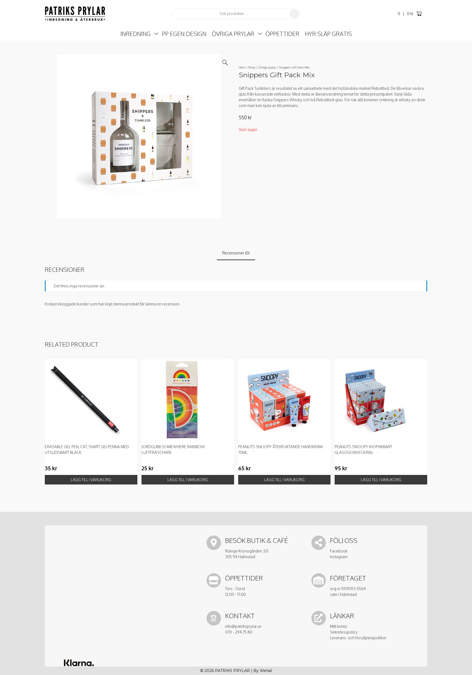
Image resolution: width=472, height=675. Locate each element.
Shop (251, 67)
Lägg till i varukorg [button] (91, 479)
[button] (225, 62)
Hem (242, 67)
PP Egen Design (184, 33)
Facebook (338, 551)
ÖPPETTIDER (282, 33)
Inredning (135, 33)
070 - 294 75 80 (238, 632)
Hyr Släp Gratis (328, 33)
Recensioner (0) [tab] (236, 253)
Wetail (266, 670)
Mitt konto (338, 626)
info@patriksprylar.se (243, 626)
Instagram (338, 556)
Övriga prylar (233, 33)
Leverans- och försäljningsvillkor (358, 637)
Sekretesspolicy (344, 632)
